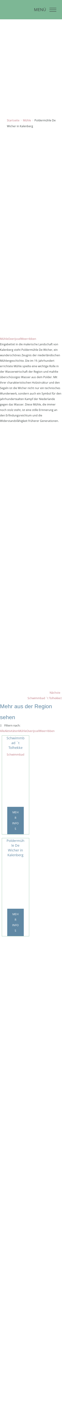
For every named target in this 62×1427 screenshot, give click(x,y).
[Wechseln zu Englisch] (15, 7)
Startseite (13, 120)
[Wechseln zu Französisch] (23, 7)
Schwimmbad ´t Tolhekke (15, 743)
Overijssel (14, 339)
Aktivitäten (11, 731)
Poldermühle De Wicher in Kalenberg (15, 847)
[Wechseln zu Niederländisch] (8, 7)
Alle (2, 731)
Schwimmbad (15, 754)
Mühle (27, 120)
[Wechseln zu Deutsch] (8, 14)
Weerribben (28, 339)
